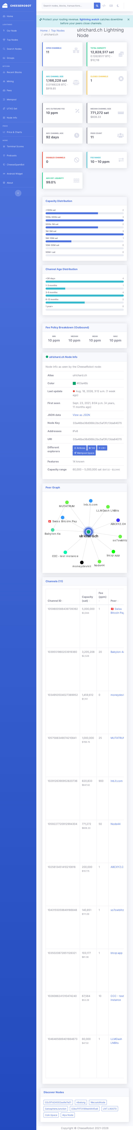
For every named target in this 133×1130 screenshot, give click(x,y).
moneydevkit (119, 694)
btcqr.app (116, 953)
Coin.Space (51, 1115)
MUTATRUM (118, 737)
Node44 (116, 824)
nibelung (80, 1102)
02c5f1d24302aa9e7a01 (58, 1102)
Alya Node (67, 1115)
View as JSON (81, 414)
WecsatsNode (98, 1102)
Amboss (80, 448)
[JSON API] (104, 5)
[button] (128, 5)
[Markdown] (111, 5)
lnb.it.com (117, 780)
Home (44, 30)
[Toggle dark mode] (118, 5)
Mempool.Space (85, 453)
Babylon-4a (118, 651)
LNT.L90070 (110, 1108)
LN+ (103, 448)
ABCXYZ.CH (118, 867)
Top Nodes (58, 30)
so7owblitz (117, 910)
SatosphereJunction (55, 1108)
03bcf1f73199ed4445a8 (84, 1108)
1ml (93, 448)
